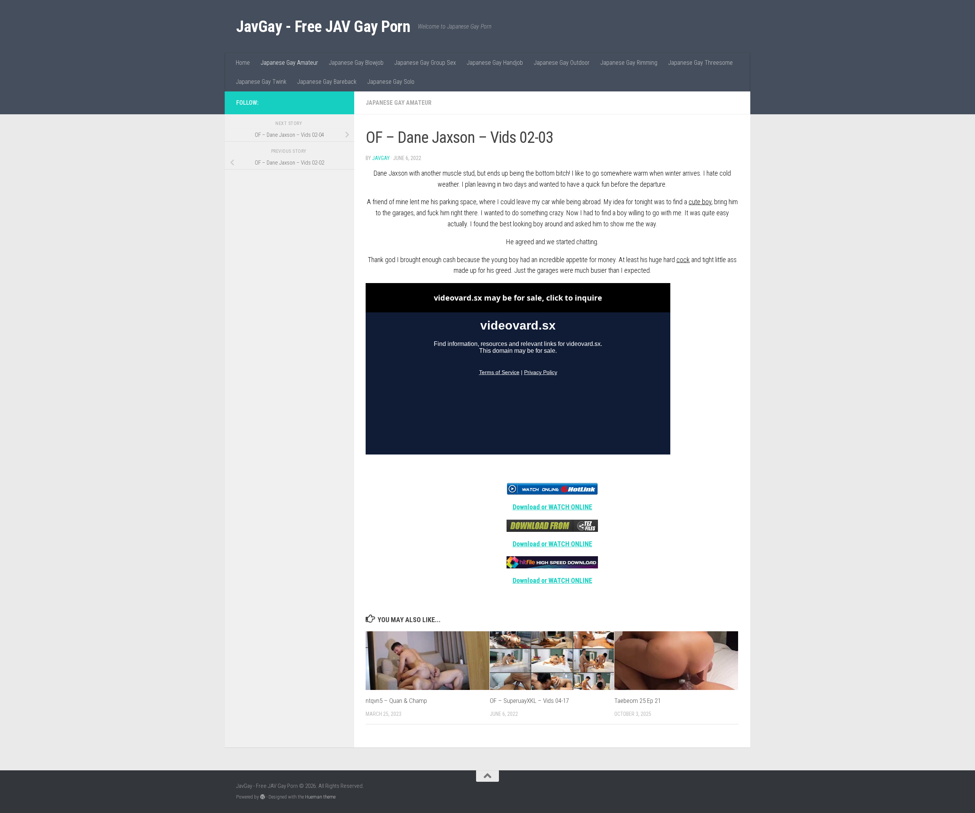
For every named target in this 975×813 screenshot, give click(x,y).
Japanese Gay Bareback (326, 81)
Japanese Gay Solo (390, 81)
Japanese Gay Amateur (289, 62)
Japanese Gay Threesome (700, 62)
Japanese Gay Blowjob (356, 62)
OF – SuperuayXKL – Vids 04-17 (529, 700)
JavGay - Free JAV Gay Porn (323, 26)
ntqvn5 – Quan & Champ (396, 700)
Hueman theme (320, 797)
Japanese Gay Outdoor (562, 62)
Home (243, 62)
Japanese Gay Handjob (495, 62)
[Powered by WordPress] (262, 796)
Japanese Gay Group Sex (425, 62)
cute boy (700, 202)
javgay (381, 158)
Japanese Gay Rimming (628, 62)
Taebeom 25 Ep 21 (637, 700)
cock (683, 260)
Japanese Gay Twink (261, 81)
